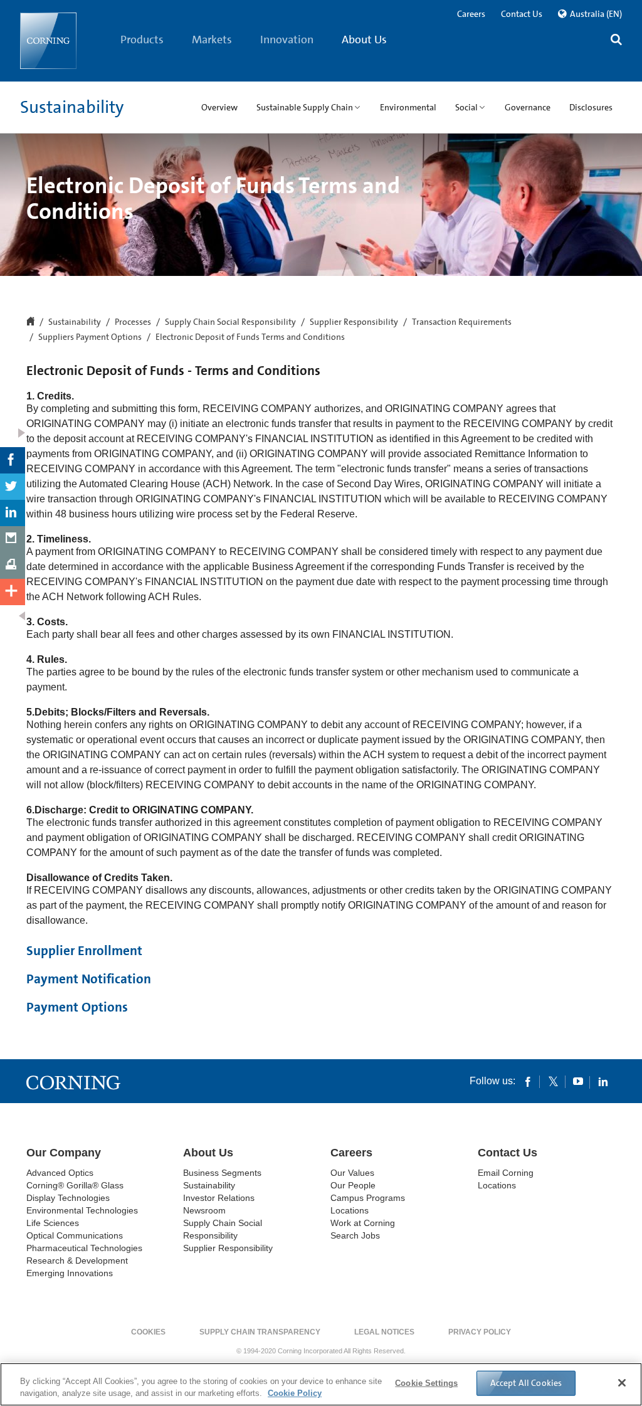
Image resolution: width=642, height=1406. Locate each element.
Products (142, 39)
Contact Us (521, 13)
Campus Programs (367, 1198)
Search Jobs (355, 1235)
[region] (321, 1384)
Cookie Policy (295, 1393)
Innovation (286, 39)
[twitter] (553, 1081)
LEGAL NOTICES (384, 1332)
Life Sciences (52, 1223)
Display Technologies (68, 1198)
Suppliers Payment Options (90, 337)
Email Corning (506, 1173)
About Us (364, 39)
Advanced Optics (59, 1173)
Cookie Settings (426, 1383)
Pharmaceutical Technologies (84, 1248)
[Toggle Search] (616, 41)
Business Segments (222, 1173)
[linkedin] (603, 1081)
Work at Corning (362, 1223)
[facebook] (527, 1081)
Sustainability (72, 107)
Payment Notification (88, 979)
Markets (212, 39)
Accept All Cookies (526, 1382)
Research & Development (77, 1260)
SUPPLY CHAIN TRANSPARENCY (259, 1332)
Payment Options (77, 1007)
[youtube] (578, 1081)
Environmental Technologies (82, 1210)
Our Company (63, 1152)
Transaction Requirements (462, 322)
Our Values (352, 1173)
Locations (349, 1210)
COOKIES (148, 1332)
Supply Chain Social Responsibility (230, 322)
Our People (353, 1185)
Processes (133, 322)
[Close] (622, 1383)
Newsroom (204, 1210)
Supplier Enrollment (84, 950)
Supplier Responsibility (354, 322)
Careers (471, 13)
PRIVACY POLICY (479, 1332)
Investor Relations (219, 1198)
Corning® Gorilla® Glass (75, 1185)
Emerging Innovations (69, 1273)
